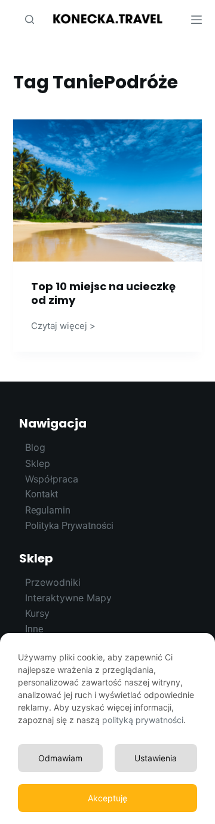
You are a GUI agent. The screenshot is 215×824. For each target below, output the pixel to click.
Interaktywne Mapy (68, 598)
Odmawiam (60, 758)
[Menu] (196, 19)
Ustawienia (155, 758)
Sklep (36, 558)
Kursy (37, 613)
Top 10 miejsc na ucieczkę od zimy (103, 293)
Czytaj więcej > (63, 325)
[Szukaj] (29, 19)
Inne (34, 629)
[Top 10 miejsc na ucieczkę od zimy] (107, 190)
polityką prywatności (142, 720)
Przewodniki (53, 582)
